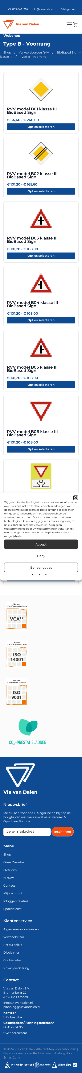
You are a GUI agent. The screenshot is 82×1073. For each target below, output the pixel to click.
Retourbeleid (12, 945)
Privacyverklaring (16, 968)
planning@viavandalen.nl (21, 1007)
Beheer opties (41, 567)
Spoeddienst (12, 909)
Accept (41, 544)
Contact (9, 885)
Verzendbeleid (13, 937)
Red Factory (42, 1053)
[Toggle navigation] (69, 24)
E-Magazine (68, 9)
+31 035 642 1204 (18, 9)
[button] (76, 498)
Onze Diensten (14, 862)
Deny (41, 556)
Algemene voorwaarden (21, 929)
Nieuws (8, 878)
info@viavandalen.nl (44, 9)
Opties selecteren (41, 127)
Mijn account (12, 893)
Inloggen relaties (15, 901)
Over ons (10, 870)
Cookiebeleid (12, 960)
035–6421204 (12, 1017)
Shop (7, 52)
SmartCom (11, 1057)
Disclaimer (11, 952)
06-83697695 (13, 1027)
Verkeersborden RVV (34, 52)
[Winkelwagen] (75, 24)
